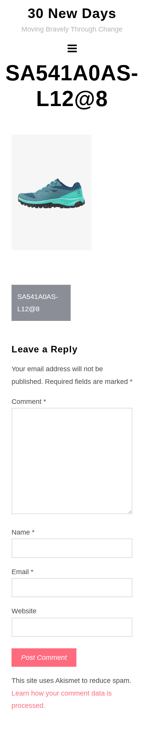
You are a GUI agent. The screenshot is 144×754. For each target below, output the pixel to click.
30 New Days (72, 13)
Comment (29, 401)
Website (24, 611)
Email (22, 572)
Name (23, 532)
